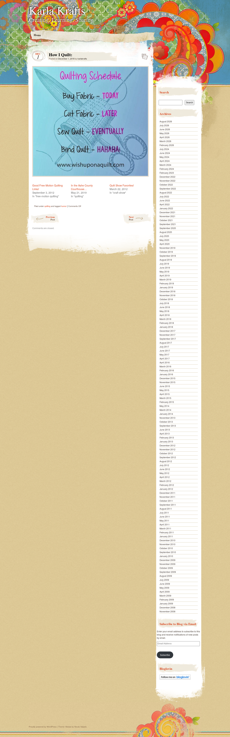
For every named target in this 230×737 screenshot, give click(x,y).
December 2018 (167, 291)
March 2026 (165, 141)
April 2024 (165, 160)
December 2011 (167, 492)
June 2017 (165, 350)
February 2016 (167, 370)
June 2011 (165, 516)
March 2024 (165, 164)
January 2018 (166, 326)
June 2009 (165, 583)
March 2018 (165, 318)
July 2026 (164, 125)
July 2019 (164, 263)
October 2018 (166, 299)
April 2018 (165, 314)
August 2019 (166, 259)
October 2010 (166, 548)
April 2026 (165, 137)
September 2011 (168, 504)
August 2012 (166, 461)
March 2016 (165, 366)
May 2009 (164, 587)
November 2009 (167, 563)
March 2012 (165, 480)
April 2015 (165, 394)
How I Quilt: (144, 55)
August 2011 (166, 508)
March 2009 (165, 595)
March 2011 (165, 528)
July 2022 (164, 196)
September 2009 (168, 571)
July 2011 (164, 512)
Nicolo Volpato (80, 726)
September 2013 (168, 425)
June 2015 (165, 386)
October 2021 (166, 220)
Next (131, 218)
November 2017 (167, 334)
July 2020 (164, 235)
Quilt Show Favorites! (122, 185)
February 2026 (167, 145)
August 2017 (166, 342)
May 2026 (164, 133)
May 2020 (164, 239)
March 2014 (165, 409)
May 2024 (164, 156)
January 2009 (166, 603)
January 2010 (166, 556)
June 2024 (165, 152)
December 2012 (167, 445)
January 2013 (166, 441)
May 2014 (164, 405)
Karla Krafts (57, 10)
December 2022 (167, 176)
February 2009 (167, 599)
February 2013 (167, 437)
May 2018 (164, 311)
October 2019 (166, 251)
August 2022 (166, 192)
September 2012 (168, 457)
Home (37, 35)
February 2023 (167, 172)
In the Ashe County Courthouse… (82, 187)
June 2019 (165, 267)
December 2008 (167, 607)
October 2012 (166, 453)
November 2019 (167, 247)
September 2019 (168, 255)
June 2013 (165, 429)
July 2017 (164, 346)
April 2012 (165, 477)
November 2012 (167, 449)
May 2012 (164, 473)
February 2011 (167, 532)
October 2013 (166, 421)
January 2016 (166, 374)
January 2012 (166, 488)
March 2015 (165, 397)
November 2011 (167, 496)
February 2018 (167, 322)
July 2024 (164, 149)
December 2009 (167, 560)
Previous (50, 218)
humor (64, 206)
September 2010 (168, 552)
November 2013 (167, 417)
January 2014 (166, 413)
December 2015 (167, 378)
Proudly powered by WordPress (43, 726)
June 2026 (165, 129)
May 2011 (164, 520)
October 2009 (166, 567)
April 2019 (165, 275)
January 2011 (166, 536)
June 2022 (165, 200)
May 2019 (164, 271)
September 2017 (168, 338)
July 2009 (164, 579)
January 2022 (166, 208)
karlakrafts (82, 58)
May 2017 (164, 354)
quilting (47, 206)
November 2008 (167, 611)
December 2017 (167, 330)
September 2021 (168, 224)
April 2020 (165, 243)
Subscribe (165, 654)
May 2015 (164, 390)
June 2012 (165, 469)
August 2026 (166, 121)
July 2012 (164, 465)
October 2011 (166, 500)
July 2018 (164, 303)
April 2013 (165, 433)
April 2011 (165, 524)
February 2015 (167, 401)
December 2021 (167, 212)
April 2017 (165, 358)
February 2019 (167, 283)
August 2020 (166, 232)
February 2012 (167, 484)
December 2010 (167, 540)
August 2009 (166, 575)
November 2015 (167, 382)
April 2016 (165, 362)
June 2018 (165, 307)
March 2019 (165, 279)
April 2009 (165, 591)
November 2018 (167, 295)
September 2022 (168, 188)
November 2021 (167, 216)
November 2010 (167, 544)
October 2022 (166, 184)
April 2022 (165, 204)
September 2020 (168, 228)
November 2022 (167, 180)
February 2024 (167, 168)
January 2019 (166, 287)
